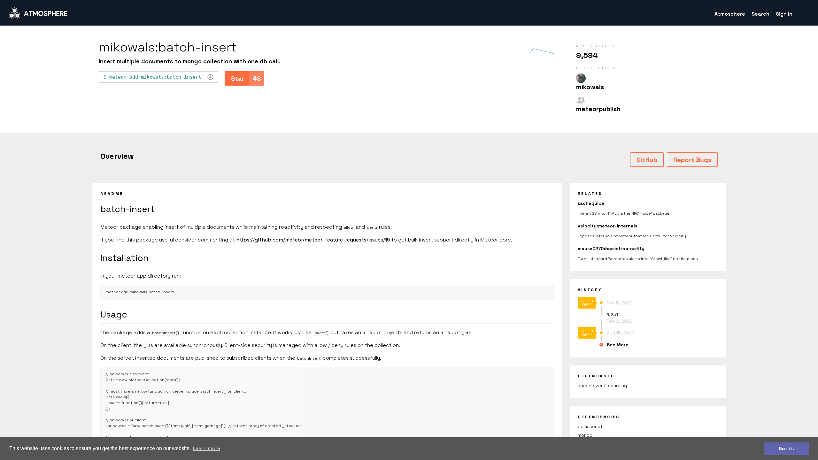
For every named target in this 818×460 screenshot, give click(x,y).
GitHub (647, 160)
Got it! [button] (786, 448)
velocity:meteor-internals (607, 226)
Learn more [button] (206, 448)
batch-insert (127, 209)
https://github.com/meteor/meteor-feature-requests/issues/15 (313, 239)
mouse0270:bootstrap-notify (611, 248)
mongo (585, 435)
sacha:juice (591, 203)
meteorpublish (598, 109)
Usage (113, 314)
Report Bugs (692, 160)
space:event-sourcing (602, 385)
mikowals (590, 87)
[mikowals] (581, 78)
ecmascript (590, 426)
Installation (124, 258)
